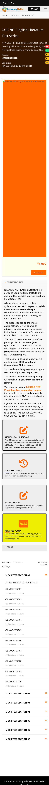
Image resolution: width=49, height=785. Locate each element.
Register (6, 3)
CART (35, 9)
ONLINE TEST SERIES (23, 66)
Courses (14, 15)
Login (13, 3)
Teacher (5, 55)
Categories (6, 63)
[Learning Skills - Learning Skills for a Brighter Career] (13, 9)
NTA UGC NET (28, 15)
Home (4, 15)
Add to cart (38, 272)
